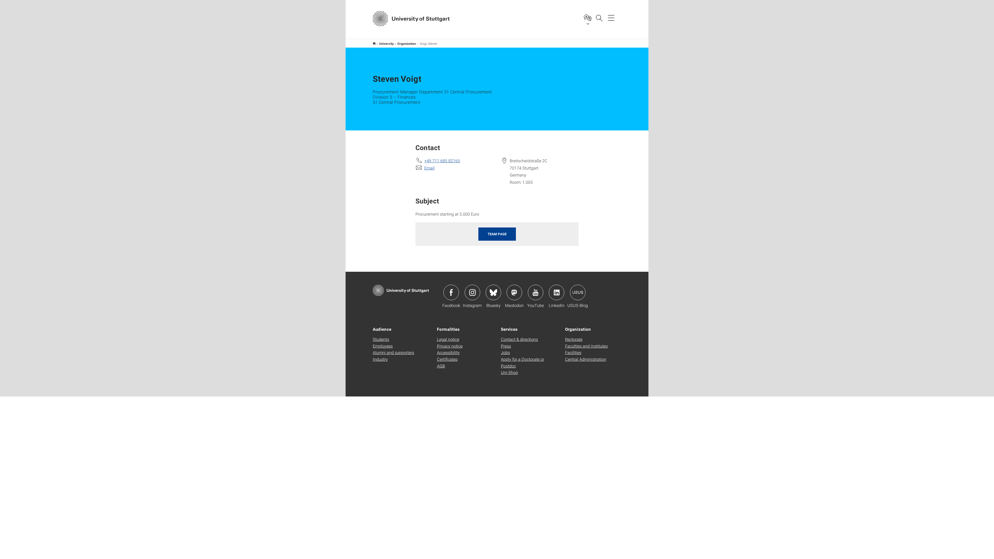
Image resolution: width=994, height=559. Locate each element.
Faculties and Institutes (586, 346)
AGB (441, 366)
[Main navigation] (611, 17)
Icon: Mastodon (514, 292)
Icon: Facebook (451, 292)
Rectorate (573, 339)
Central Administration (585, 359)
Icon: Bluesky (493, 292)
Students (381, 339)
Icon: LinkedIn (556, 292)
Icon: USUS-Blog (578, 292)
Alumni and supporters (393, 352)
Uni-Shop (509, 372)
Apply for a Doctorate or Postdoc (522, 362)
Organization (406, 43)
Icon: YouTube (535, 292)
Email (429, 168)
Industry (380, 359)
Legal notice (448, 339)
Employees (383, 346)
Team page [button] (497, 234)
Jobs (505, 352)
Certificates (447, 359)
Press (506, 346)
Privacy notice (450, 346)
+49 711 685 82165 (442, 160)
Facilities (573, 352)
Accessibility (448, 352)
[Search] (599, 17)
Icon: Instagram (472, 292)
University (386, 43)
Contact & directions (519, 339)
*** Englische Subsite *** (374, 43)
